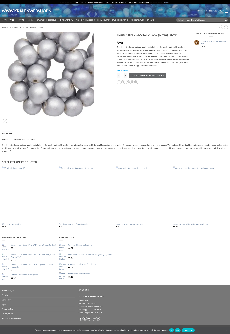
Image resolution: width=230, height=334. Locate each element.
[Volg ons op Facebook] (81, 319)
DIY (82, 20)
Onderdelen (51, 20)
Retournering (7, 309)
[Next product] (221, 27)
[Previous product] (226, 27)
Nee (177, 330)
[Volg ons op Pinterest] (98, 319)
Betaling (5, 295)
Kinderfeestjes (137, 20)
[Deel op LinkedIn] (136, 82)
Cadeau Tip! (105, 20)
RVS (77, 20)
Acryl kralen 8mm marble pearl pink (129, 224)
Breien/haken (123, 20)
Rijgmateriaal (66, 20)
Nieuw (4, 20)
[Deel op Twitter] (123, 82)
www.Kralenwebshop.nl (12, 11)
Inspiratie (149, 20)
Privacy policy (188, 330)
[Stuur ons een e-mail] (94, 319)
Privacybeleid (7, 313)
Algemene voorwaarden (11, 318)
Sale (114, 20)
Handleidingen (92, 20)
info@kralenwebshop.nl (92, 312)
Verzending (6, 300)
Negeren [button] (166, 2)
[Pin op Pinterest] (132, 82)
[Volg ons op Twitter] (89, 319)
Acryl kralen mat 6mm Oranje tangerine (73, 224)
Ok (171, 330)
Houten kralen (28, 27)
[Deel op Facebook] (119, 82)
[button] (199, 11)
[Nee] (226, 331)
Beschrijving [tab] (7, 133)
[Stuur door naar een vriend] (128, 82)
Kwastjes (41, 20)
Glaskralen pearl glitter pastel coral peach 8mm (190, 224)
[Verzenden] (226, 20)
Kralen (12, 20)
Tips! (4, 304)
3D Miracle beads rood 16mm (13, 224)
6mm (40, 27)
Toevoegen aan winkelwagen (148, 75)
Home (5, 27)
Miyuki (21, 20)
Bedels (30, 20)
